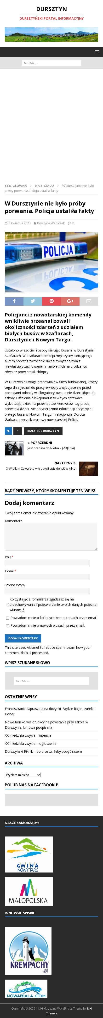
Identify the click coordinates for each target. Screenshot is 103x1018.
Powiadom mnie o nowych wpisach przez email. (48, 625)
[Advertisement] (51, 127)
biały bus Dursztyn (43, 431)
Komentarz (13, 521)
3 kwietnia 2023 (20, 223)
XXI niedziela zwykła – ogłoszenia (30, 743)
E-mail (9, 571)
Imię (8, 557)
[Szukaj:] (51, 62)
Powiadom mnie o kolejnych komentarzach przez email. (54, 617)
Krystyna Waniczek (51, 223)
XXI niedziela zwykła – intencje (28, 735)
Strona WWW (15, 585)
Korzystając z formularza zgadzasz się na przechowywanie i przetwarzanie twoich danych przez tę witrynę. (53, 604)
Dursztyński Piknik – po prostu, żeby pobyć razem (43, 751)
